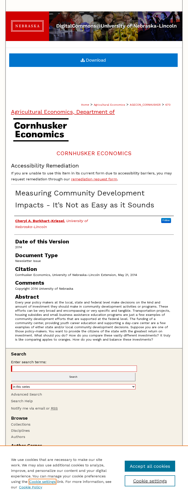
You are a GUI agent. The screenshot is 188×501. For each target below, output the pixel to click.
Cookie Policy (30, 487)
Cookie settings (42, 481)
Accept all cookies (150, 466)
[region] (94, 473)
